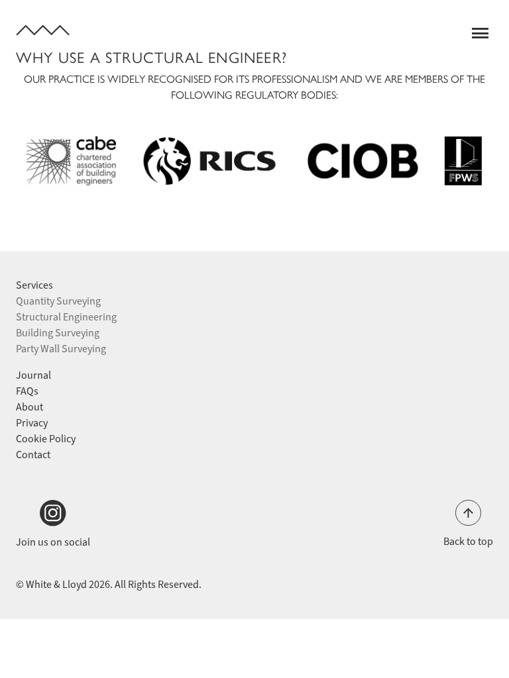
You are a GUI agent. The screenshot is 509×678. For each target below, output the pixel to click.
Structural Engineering (66, 317)
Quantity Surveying (58, 301)
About (29, 407)
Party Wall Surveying (61, 349)
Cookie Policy (46, 439)
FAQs (27, 391)
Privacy (32, 423)
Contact (33, 454)
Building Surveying (57, 333)
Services (34, 285)
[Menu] (482, 33)
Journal (33, 375)
